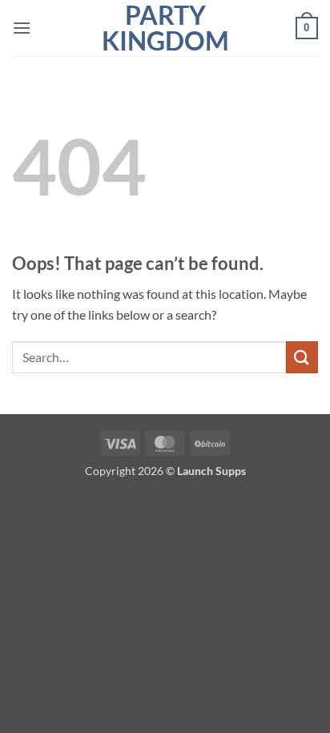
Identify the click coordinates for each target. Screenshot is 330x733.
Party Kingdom (165, 28)
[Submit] (302, 357)
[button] (21, 27)
